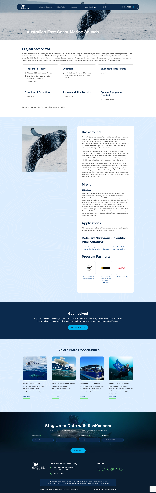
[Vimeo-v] (121, 469)
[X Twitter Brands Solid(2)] (112, 469)
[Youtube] (107, 469)
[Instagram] (116, 469)
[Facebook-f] (98, 469)
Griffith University (122, 277)
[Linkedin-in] (103, 469)
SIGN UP (77, 450)
